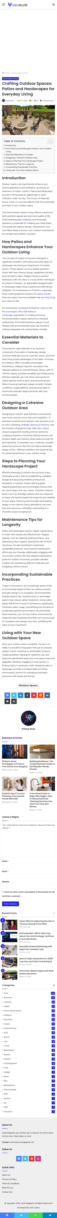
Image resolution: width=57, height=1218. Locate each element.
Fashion (7, 1059)
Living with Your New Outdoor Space (22, 170)
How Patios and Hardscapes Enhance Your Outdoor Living (28, 150)
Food (6, 1068)
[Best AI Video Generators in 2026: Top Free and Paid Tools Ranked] (9, 962)
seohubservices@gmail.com (22, 1142)
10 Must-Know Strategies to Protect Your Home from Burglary (14, 764)
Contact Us (7, 1192)
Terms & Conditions (10, 1183)
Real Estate (9, 1050)
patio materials (24, 219)
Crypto (7, 1024)
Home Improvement (19, 73)
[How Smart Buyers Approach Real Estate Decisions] (9, 974)
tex (5, 1103)
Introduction (10, 145)
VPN (6, 1094)
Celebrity (8, 1015)
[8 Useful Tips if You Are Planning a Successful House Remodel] (14, 784)
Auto (6, 1033)
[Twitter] (14, 695)
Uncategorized (10, 1063)
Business (8, 997)
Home (6, 73)
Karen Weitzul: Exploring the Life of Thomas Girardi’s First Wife (36, 922)
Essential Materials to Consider (19, 154)
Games (7, 1054)
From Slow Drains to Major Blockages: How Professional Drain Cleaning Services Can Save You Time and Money (41, 800)
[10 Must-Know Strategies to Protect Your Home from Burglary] (14, 752)
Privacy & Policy (9, 1179)
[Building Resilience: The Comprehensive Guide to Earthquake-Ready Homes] (42, 752)
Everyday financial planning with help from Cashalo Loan (35, 948)
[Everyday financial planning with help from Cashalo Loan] (9, 950)
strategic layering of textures (35, 424)
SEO (5, 1081)
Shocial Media (10, 1090)
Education (8, 1019)
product (7, 1098)
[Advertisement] (28, 41)
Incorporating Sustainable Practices (21, 167)
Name (5, 861)
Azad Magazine (8, 1133)
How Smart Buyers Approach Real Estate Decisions (36, 972)
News (6, 1076)
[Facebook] (7, 695)
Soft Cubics (35, 1207)
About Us (6, 1175)
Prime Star (10, 101)
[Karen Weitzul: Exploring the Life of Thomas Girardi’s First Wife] (9, 925)
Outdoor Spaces (29, 685)
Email (5, 871)
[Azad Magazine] (18, 4)
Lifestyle (7, 1002)
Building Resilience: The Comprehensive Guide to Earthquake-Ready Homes (42, 765)
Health (7, 1006)
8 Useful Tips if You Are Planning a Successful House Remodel (13, 796)
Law (5, 1041)
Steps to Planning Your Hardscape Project (24, 161)
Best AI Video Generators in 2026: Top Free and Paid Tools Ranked (36, 960)
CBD (6, 1107)
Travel (6, 1046)
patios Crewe (43, 294)
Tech (6, 993)
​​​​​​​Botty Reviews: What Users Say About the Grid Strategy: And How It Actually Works (36, 936)
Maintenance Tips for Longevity (20, 164)
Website (5, 882)
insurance (8, 1111)
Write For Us (7, 1188)
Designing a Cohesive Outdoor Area (21, 158)
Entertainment (10, 1028)
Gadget (7, 1072)
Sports (7, 1037)
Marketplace (9, 1085)
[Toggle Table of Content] (49, 141)
